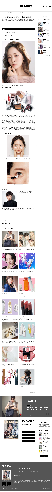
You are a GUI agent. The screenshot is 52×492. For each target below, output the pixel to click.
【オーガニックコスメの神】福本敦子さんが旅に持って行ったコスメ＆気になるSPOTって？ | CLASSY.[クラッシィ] (10, 342)
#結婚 (44, 425)
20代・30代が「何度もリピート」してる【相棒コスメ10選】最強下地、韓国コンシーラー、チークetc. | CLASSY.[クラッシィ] (10, 319)
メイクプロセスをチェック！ (8, 35)
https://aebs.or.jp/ (20, 482)
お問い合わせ (34, 471)
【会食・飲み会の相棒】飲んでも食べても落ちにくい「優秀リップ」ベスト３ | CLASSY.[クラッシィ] (26, 319)
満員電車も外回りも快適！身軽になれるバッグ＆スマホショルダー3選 (10, 250)
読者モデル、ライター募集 (17, 472)
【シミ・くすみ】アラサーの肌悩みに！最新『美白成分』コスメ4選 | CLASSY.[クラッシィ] (27, 295)
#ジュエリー (40, 424)
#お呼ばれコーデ (48, 424)
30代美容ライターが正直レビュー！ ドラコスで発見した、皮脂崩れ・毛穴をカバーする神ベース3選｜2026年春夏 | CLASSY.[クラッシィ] (9, 365)
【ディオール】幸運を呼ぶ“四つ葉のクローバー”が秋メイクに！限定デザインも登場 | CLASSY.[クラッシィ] (26, 365)
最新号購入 (28, 432)
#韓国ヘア (7, 220)
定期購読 (4, 485)
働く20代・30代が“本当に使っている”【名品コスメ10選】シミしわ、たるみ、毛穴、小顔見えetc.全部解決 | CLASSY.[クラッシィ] (46, 47)
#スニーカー (47, 425)
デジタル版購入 (28, 440)
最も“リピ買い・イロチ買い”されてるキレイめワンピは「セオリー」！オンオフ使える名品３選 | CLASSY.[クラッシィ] (46, 52)
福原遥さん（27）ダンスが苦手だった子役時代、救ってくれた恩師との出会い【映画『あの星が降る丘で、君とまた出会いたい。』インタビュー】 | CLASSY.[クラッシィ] (46, 24)
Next (49, 414)
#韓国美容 (10, 220)
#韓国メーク (3, 220)
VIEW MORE (44, 456)
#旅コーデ (41, 425)
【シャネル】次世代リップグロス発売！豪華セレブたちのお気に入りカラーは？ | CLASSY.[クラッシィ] (10, 272)
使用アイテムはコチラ (7, 33)
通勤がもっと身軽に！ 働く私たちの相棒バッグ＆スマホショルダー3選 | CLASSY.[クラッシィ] (46, 30)
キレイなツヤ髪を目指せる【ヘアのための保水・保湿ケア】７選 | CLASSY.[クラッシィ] (27, 342)
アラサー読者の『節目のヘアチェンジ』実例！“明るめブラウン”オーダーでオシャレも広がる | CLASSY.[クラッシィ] (10, 296)
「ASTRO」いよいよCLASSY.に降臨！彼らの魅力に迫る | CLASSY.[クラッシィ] (27, 250)
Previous (46, 414)
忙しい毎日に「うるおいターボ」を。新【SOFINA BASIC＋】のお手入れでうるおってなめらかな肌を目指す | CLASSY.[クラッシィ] (27, 273)
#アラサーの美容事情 (14, 220)
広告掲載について (25, 471)
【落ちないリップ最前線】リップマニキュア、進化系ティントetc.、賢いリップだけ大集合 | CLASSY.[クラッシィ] (9, 389)
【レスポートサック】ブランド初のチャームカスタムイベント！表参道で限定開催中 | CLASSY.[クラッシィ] (46, 35)
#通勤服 (44, 424)
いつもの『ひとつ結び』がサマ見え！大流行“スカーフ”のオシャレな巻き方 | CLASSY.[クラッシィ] (26, 388)
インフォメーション (16, 471)
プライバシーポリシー (11, 488)
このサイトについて (4, 488)
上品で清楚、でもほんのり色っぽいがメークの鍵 (10, 32)
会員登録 (21, 471)
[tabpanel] (18, 147)
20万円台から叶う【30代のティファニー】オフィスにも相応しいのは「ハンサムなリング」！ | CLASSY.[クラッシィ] (46, 41)
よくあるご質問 (30, 471)
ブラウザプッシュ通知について (25, 472)
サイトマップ (16, 488)
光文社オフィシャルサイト (40, 471)
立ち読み (9, 482)
